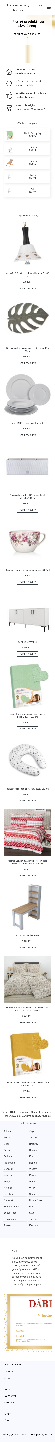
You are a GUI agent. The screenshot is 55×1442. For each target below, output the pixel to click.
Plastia (32, 1175)
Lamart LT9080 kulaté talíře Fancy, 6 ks (27, 423)
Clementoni (10, 1219)
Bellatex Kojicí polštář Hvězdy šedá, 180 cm (27, 788)
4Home (7, 1131)
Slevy (7, 1378)
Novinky (8, 1371)
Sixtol (32, 1213)
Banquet (33, 1150)
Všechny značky (12, 1364)
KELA (7, 1137)
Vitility (32, 1188)
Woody (33, 1169)
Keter (32, 1156)
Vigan (32, 1131)
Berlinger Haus (11, 1206)
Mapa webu (10, 1396)
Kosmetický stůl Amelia (27, 935)
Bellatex (8, 1156)
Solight (7, 1181)
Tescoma (34, 1137)
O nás (7, 1414)
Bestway (33, 1144)
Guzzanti (8, 1200)
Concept (8, 1169)
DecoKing (9, 1194)
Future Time (35, 1200)
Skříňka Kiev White (27, 642)
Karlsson (33, 1225)
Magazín (8, 1389)
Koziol (7, 1150)
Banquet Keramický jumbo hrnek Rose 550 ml (27, 570)
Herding (8, 1188)
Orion (6, 1144)
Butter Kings (10, 1213)
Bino (31, 1206)
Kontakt (8, 1420)
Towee (7, 1225)
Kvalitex (8, 1175)
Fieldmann (9, 1163)
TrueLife (33, 1219)
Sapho (32, 1194)
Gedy (32, 1181)
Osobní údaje (11, 1402)
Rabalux (33, 1163)
